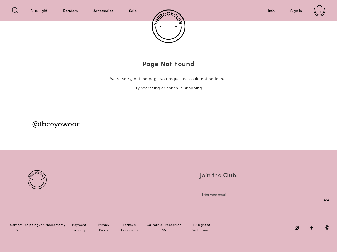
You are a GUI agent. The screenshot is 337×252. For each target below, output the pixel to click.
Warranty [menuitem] (58, 224)
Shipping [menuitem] (32, 224)
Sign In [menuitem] (296, 10)
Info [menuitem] (271, 10)
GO (326, 199)
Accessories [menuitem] (103, 10)
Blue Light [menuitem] (38, 10)
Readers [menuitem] (70, 10)
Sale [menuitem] (133, 10)
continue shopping (184, 87)
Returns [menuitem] (44, 224)
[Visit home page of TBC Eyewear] (37, 179)
